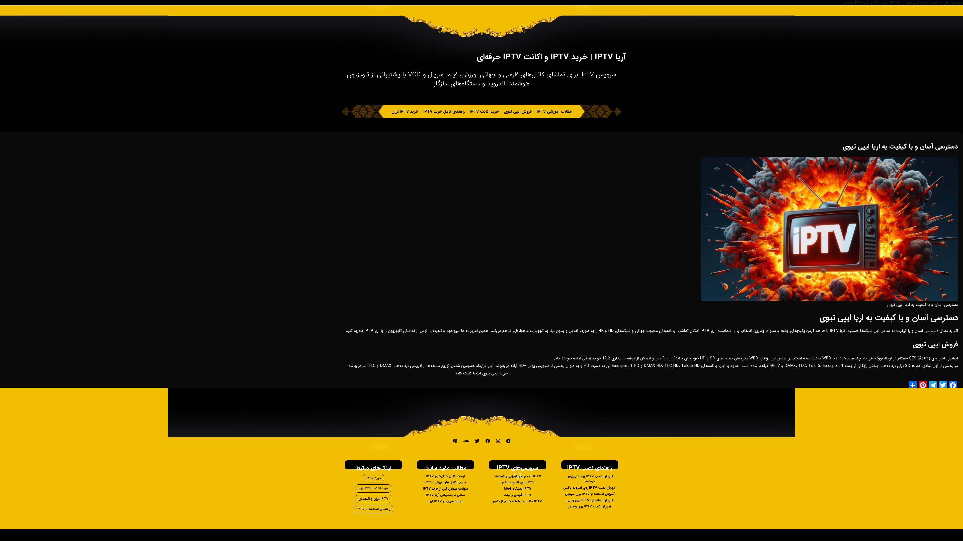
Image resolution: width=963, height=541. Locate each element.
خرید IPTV (373, 478)
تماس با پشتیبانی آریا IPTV (445, 495)
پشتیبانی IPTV (474, 125)
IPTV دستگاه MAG (517, 488)
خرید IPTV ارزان (404, 111)
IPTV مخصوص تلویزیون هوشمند (517, 476)
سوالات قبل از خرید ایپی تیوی (432, 125)
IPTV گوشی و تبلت (517, 495)
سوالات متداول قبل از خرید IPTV (445, 488)
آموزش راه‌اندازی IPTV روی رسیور (590, 500)
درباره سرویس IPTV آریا (445, 501)
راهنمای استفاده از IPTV (373, 509)
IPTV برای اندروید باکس (517, 482)
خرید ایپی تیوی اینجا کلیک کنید (481, 373)
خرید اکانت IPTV (484, 111)
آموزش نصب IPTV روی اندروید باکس (589, 487)
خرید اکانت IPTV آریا (373, 488)
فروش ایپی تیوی (518, 111)
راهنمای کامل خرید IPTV (444, 111)
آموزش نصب (544, 125)
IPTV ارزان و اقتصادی (373, 498)
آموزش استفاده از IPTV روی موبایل (589, 494)
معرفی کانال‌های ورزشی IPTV (445, 482)
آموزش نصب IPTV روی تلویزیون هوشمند (590, 479)
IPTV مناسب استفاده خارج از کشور (517, 501)
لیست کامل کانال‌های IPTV (445, 476)
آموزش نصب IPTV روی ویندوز (590, 506)
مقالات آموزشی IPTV (554, 111)
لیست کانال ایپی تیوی (510, 125)
